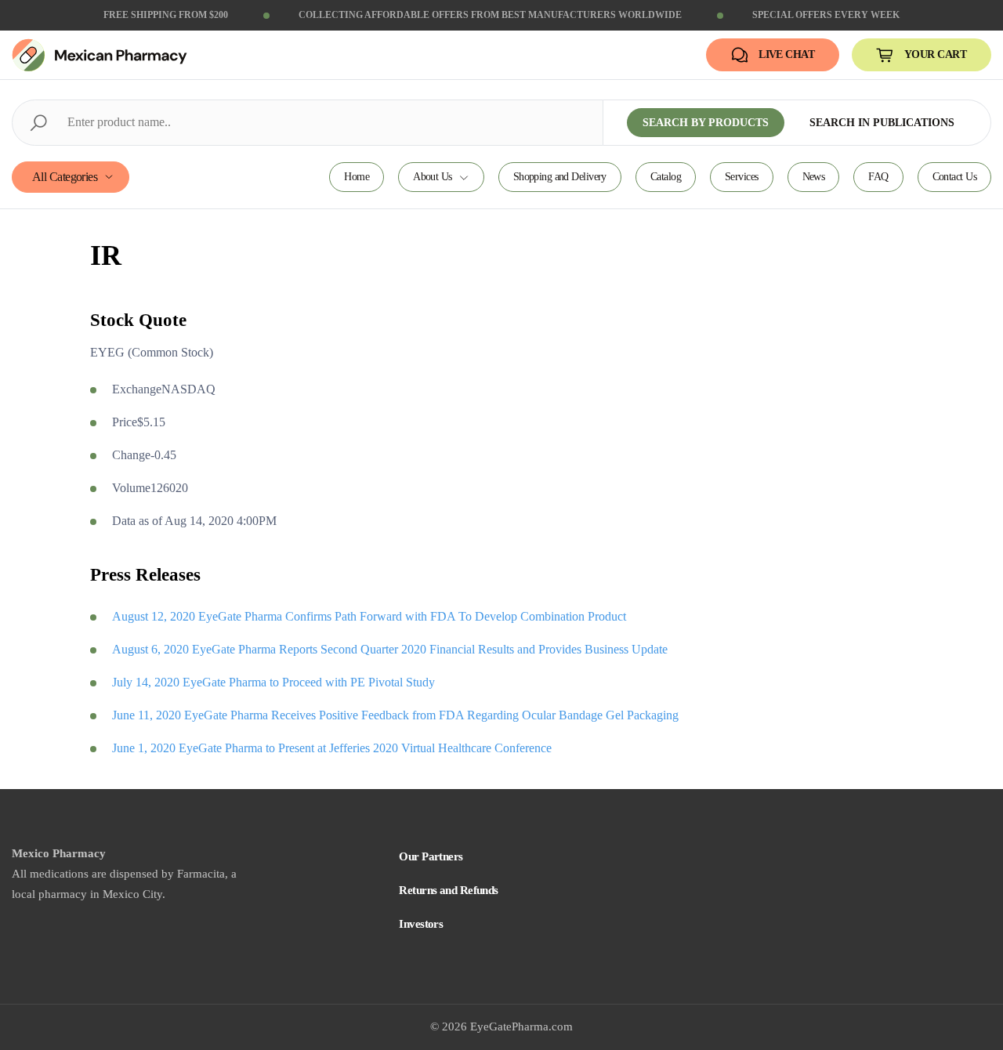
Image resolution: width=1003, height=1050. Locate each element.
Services (742, 177)
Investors (421, 924)
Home (356, 177)
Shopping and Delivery (560, 177)
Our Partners (430, 856)
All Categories (64, 176)
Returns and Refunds (448, 890)
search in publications (881, 123)
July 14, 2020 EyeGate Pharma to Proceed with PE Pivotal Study (273, 682)
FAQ (878, 177)
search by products (706, 123)
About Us (432, 177)
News (813, 177)
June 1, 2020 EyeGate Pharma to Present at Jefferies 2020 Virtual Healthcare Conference (332, 748)
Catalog (665, 177)
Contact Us (954, 177)
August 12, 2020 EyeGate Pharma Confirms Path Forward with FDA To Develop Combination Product (369, 616)
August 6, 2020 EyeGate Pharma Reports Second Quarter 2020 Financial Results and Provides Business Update (390, 649)
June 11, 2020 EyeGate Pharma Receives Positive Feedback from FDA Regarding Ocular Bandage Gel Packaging (395, 715)
